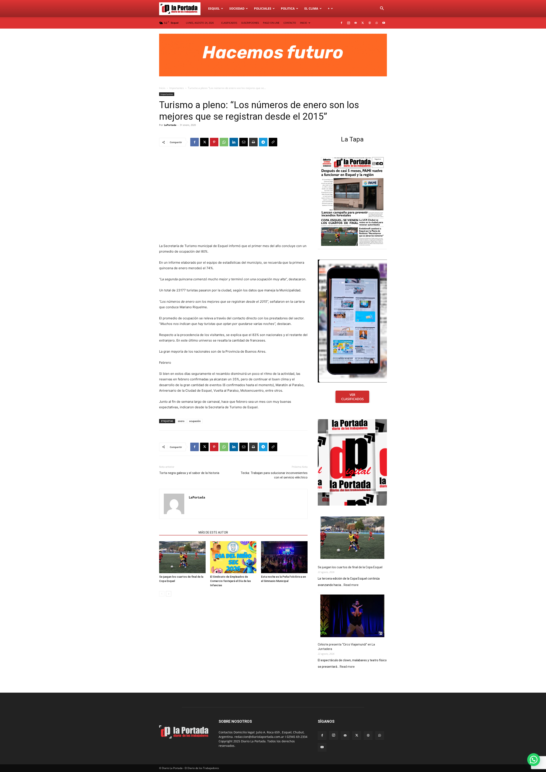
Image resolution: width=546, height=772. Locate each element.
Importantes (176, 88)
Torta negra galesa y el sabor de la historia (189, 473)
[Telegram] (263, 142)
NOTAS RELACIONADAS (177, 532)
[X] (362, 23)
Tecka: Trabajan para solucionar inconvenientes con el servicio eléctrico (274, 475)
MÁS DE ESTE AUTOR (213, 532)
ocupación (195, 421)
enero (181, 421)
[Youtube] (383, 23)
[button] (382, 9)
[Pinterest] (214, 142)
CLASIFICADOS (229, 22)
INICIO (303, 22)
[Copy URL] (273, 142)
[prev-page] (161, 593)
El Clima (311, 8)
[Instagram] (348, 23)
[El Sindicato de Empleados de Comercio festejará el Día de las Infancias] (233, 557)
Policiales (262, 8)
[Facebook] (341, 23)
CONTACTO (289, 22)
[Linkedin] (233, 142)
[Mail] (355, 23)
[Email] (243, 142)
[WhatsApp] (376, 23)
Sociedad (236, 8)
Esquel (214, 8)
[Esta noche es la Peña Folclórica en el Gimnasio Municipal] (284, 557)
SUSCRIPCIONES (250, 22)
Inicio (162, 88)
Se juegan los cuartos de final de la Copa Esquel (350, 567)
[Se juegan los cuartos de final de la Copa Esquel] (182, 557)
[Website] (369, 23)
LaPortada (170, 124)
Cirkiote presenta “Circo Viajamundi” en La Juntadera (346, 647)
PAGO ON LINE (271, 22)
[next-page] (168, 593)
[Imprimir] (253, 142)
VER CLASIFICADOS (352, 397)
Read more (351, 585)
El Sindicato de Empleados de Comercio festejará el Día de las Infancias (230, 581)
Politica (288, 8)
